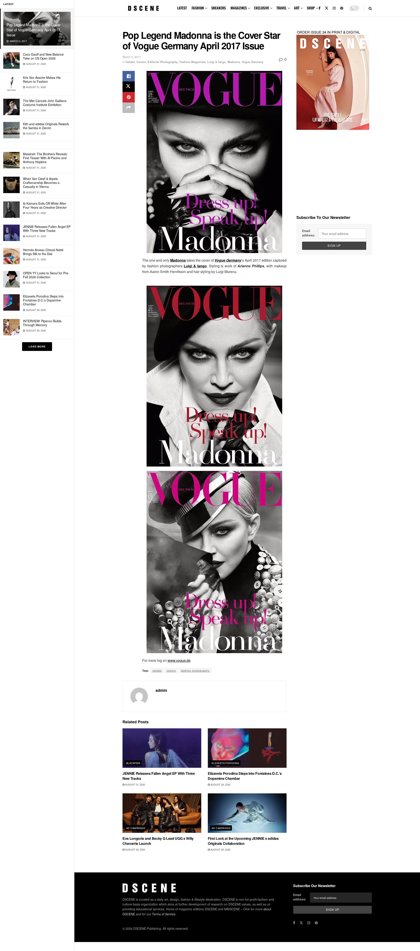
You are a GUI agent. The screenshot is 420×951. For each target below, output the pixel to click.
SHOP (311, 8)
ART (296, 8)
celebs (157, 670)
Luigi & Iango (216, 62)
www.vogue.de (179, 660)
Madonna (234, 62)
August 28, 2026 (134, 849)
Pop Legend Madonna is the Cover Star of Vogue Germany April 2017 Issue (33, 29)
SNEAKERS (218, 8)
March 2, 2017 (131, 57)
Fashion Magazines (192, 62)
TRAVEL (281, 8)
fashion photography (195, 670)
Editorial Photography (163, 62)
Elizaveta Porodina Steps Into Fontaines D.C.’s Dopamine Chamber (43, 300)
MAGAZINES (239, 8)
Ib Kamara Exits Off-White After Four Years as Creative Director (45, 205)
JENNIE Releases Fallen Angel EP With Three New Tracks (46, 228)
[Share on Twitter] (128, 86)
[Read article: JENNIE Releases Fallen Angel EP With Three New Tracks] (161, 748)
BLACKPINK (133, 763)
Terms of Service (163, 914)
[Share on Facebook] (128, 76)
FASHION (198, 8)
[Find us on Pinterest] (341, 8)
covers (171, 670)
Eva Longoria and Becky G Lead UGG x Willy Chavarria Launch (158, 841)
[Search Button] (370, 8)
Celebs (130, 62)
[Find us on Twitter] (326, 8)
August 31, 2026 (134, 784)
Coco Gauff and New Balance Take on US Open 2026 (43, 56)
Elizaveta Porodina (225, 763)
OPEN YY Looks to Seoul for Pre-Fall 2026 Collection (46, 275)
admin (161, 690)
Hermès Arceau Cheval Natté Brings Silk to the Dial (43, 252)
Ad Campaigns (135, 828)
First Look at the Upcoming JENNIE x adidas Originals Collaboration (243, 841)
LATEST (182, 8)
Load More (37, 346)
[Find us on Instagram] (334, 8)
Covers (141, 62)
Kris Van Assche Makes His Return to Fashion (42, 79)
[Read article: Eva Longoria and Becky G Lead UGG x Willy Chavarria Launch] (161, 813)
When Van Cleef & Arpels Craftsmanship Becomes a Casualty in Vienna (41, 182)
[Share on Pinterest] (128, 97)
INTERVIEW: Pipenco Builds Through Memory (42, 323)
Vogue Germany (252, 62)
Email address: (308, 233)
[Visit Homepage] (143, 8)
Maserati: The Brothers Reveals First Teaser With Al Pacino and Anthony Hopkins (45, 158)
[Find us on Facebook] (319, 8)
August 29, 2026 (220, 784)
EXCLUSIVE (261, 8)
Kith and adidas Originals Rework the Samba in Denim (46, 126)
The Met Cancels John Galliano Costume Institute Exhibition (44, 103)
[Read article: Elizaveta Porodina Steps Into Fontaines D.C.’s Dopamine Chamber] (247, 748)
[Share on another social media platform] (128, 107)
